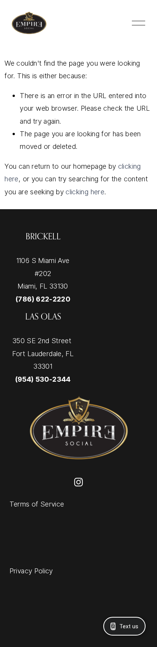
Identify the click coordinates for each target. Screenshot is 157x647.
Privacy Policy (31, 570)
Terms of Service (37, 504)
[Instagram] (78, 482)
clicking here (85, 191)
